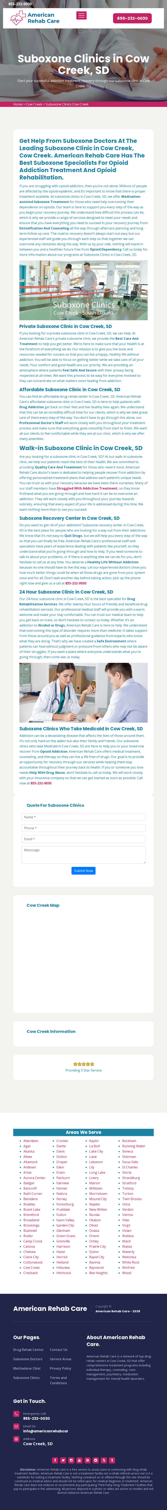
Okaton (95, 1220)
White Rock (130, 1262)
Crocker (62, 1141)
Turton (127, 1193)
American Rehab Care (50, 1308)
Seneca (127, 1151)
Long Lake (97, 1172)
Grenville (63, 1241)
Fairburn (63, 1178)
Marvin (94, 1183)
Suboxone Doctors (28, 1359)
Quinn (94, 1251)
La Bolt (94, 1146)
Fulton (61, 1215)
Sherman (129, 1156)
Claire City (31, 1257)
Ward (126, 1241)
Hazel (60, 1251)
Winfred (128, 1267)
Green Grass (65, 1236)
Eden (60, 1167)
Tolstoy (128, 1188)
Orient (94, 1236)
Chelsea (29, 1251)
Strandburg (131, 1178)
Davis (60, 1151)
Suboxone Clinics (26, 1377)
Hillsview (63, 1267)
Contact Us (58, 1349)
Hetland (62, 1262)
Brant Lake (31, 1209)
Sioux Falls (130, 1162)
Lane (93, 1156)
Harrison (63, 1246)
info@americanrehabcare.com (51, 1431)
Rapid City (96, 1257)
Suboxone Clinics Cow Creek (67, 104)
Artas (27, 1172)
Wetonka (129, 1257)
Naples (94, 1204)
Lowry (94, 1178)
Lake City (96, 1151)
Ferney (61, 1199)
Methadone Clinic (27, 1368)
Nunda (94, 1215)
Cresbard (30, 1273)
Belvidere (30, 1199)
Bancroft (30, 1188)
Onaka (94, 1230)
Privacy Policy (60, 1368)
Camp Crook (32, 1241)
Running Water (133, 1146)
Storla (126, 1172)
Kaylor (94, 1141)
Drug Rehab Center (28, 1349)
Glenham (63, 1230)
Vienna (127, 1215)
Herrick (62, 1257)
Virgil (126, 1225)
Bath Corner (32, 1193)
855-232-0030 (20, 3)
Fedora (61, 1193)
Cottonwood (32, 1262)
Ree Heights (98, 1273)
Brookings (31, 1225)
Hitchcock (63, 1273)
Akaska (28, 1151)
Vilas (125, 1220)
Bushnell (30, 1230)
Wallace (128, 1236)
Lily (91, 1167)
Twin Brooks (132, 1199)
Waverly (128, 1251)
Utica (126, 1204)
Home (17, 104)
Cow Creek (34, 104)
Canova (29, 1246)
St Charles (130, 1167)
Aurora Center (34, 1178)
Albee (27, 1156)
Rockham (129, 1141)
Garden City (65, 1225)
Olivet (93, 1225)
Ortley (94, 1241)
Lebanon (96, 1162)
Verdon (127, 1209)
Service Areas (60, 1359)
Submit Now (83, 870)
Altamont (30, 1162)
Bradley (29, 1204)
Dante (61, 1146)
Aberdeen (30, 1141)
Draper (61, 1162)
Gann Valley (65, 1220)
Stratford (129, 1183)
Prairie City (97, 1246)
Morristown (98, 1193)
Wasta (127, 1246)
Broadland (31, 1220)
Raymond (96, 1267)
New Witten (98, 1209)
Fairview (62, 1183)
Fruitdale (63, 1209)
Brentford (31, 1215)
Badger (29, 1183)
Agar (27, 1146)
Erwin (60, 1172)
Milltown (95, 1188)
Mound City (98, 1199)
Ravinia (94, 1262)
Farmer (61, 1188)
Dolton (61, 1156)
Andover (29, 1167)
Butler (28, 1236)
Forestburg (65, 1204)
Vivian (126, 1230)
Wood (126, 1273)
